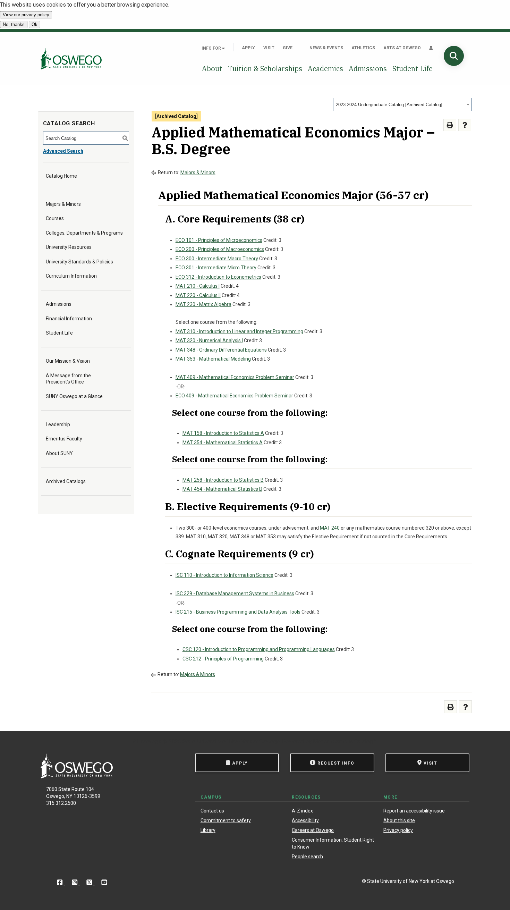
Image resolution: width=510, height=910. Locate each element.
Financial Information (69, 318)
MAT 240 (330, 528)
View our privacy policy (26, 14)
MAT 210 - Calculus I (198, 286)
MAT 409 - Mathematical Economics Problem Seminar (235, 377)
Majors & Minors (63, 204)
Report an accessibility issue (414, 811)
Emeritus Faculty (64, 438)
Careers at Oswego (313, 830)
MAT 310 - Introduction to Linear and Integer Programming (239, 331)
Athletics (363, 47)
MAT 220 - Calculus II (198, 295)
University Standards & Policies (79, 261)
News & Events (326, 47)
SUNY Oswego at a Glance (74, 396)
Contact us (212, 811)
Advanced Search (63, 151)
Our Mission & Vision (68, 361)
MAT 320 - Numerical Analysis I (209, 340)
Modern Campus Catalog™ (344, 741)
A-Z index (302, 811)
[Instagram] (75, 882)
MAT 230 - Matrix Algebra (203, 304)
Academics (325, 68)
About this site (399, 820)
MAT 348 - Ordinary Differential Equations (221, 350)
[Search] (454, 56)
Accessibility (305, 820)
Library (208, 830)
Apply (248, 47)
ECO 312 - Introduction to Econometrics (218, 277)
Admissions (368, 68)
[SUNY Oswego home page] (71, 58)
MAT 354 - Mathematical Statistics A (222, 442)
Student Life (412, 68)
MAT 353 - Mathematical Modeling (213, 359)
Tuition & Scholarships (265, 68)
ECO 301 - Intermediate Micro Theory (216, 267)
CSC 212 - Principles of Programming (223, 659)
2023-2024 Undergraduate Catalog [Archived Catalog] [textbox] (389, 104)
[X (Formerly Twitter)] (90, 882)
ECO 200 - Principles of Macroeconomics (220, 249)
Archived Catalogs (66, 481)
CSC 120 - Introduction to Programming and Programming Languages (258, 649)
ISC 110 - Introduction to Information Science (224, 575)
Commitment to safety (226, 820)
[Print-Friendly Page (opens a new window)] (449, 125)
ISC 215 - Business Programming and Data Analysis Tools (238, 612)
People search (307, 856)
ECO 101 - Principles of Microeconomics (219, 240)
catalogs (151, 741)
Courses (55, 218)
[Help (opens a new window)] (464, 125)
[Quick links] (431, 48)
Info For (212, 48)
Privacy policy (398, 830)
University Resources (69, 247)
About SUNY (59, 453)
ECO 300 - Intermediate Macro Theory (217, 258)
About (212, 68)
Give (287, 47)
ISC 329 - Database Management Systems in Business (235, 593)
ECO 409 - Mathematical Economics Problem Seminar (234, 395)
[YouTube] (104, 882)
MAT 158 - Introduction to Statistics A (223, 433)
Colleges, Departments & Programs (84, 233)
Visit (268, 47)
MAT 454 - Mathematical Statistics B (222, 489)
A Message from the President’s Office (68, 379)
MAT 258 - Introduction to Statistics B (223, 480)
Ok (34, 24)
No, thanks (14, 24)
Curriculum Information (71, 276)
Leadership (58, 424)
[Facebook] (60, 882)
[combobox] (402, 104)
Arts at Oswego (402, 47)
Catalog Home (61, 176)
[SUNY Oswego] (77, 776)
